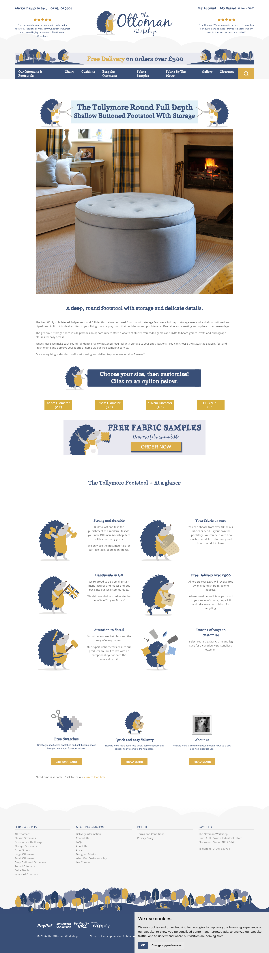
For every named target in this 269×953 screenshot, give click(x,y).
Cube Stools (22, 870)
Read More (134, 761)
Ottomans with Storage (29, 842)
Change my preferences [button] (167, 945)
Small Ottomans (24, 858)
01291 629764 (61, 8)
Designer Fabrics (86, 854)
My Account (207, 8)
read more (202, 761)
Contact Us (82, 838)
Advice (80, 850)
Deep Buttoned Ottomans (30, 862)
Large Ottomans (24, 854)
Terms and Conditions (150, 834)
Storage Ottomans (26, 846)
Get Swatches (67, 761)
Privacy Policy (145, 838)
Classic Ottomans (25, 838)
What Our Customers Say (91, 858)
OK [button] (143, 945)
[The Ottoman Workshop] (134, 35)
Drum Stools (22, 850)
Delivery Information (88, 834)
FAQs (79, 842)
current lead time (95, 777)
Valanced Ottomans (27, 874)
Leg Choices (83, 862)
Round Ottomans (25, 866)
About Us (81, 846)
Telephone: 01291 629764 (214, 848)
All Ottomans (23, 834)
